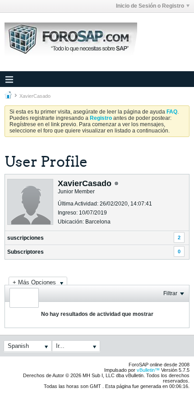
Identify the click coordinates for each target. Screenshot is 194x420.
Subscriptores (25, 252)
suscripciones (25, 238)
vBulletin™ (148, 370)
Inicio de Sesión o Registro (150, 6)
